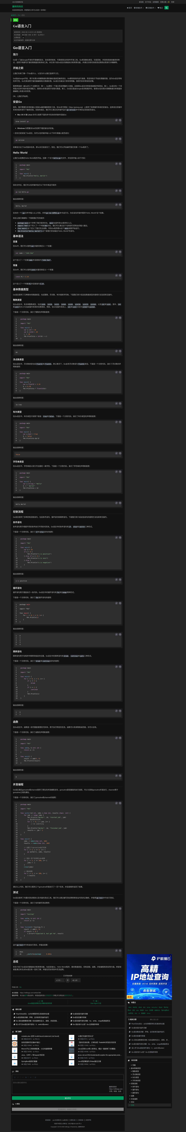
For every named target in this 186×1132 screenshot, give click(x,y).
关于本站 (148, 2)
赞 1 (35, 35)
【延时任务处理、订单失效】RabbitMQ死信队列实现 (97, 1042)
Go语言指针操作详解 (80, 1014)
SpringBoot (165, 1010)
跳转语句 (135, 1093)
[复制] (120, 120)
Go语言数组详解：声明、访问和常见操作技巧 (32, 1017)
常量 (134, 1065)
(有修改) (39, 32)
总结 (132, 1105)
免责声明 (88, 1120)
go (23, 37)
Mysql (161, 1007)
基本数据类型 (136, 1068)
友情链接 (156, 2)
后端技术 (151, 8)
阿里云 (60, 1123)
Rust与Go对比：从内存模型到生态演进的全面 (32, 1014)
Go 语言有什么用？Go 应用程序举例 (86, 1024)
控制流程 (134, 1083)
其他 (133, 1010)
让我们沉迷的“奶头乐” (86, 1036)
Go (19, 15)
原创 (15, 20)
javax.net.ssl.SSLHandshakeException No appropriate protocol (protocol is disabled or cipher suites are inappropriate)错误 (121, 1055)
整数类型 (135, 1071)
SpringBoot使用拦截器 (29, 1061)
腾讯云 (65, 1123)
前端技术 (139, 8)
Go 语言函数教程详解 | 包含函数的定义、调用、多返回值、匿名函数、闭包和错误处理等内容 (49, 1021)
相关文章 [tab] (133, 1019)
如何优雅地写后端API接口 (30, 1042)
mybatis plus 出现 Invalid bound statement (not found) (40, 1036)
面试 (144, 1007)
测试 (132, 1102)
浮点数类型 (136, 1074)
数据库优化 (157, 1010)
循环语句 (135, 1089)
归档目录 (80, 1120)
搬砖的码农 (17, 6)
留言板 (141, 2)
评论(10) (37, 1039)
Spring (148, 1007)
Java (130, 1007)
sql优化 (131, 1013)
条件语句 (135, 1086)
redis (137, 1010)
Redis (146, 1010)
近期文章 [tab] (155, 1019)
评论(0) (92, 1039)
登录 (172, 2)
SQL (136, 1013)
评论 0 (42, 35)
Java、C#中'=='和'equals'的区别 (32, 1055)
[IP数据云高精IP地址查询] (149, 977)
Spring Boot (155, 1007)
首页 (130, 8)
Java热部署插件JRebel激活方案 (89, 1061)
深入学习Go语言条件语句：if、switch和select (32, 1024)
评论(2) (37, 1045)
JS (139, 1013)
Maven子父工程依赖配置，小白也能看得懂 (36, 1048)
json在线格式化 (57, 1120)
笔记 (161, 8)
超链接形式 (49, 995)
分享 (75, 980)
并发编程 (134, 1099)
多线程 (151, 1010)
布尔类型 (135, 1077)
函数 (132, 1096)
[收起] (116, 120)
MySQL (135, 1007)
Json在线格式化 (17, 2)
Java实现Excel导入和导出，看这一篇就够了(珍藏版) (97, 1048)
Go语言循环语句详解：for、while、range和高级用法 (91, 1021)
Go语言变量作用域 (79, 1017)
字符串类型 (136, 1080)
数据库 (142, 1010)
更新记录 (72, 1120)
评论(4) (37, 1051)
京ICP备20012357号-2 (74, 1123)
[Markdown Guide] (35, 1077)
